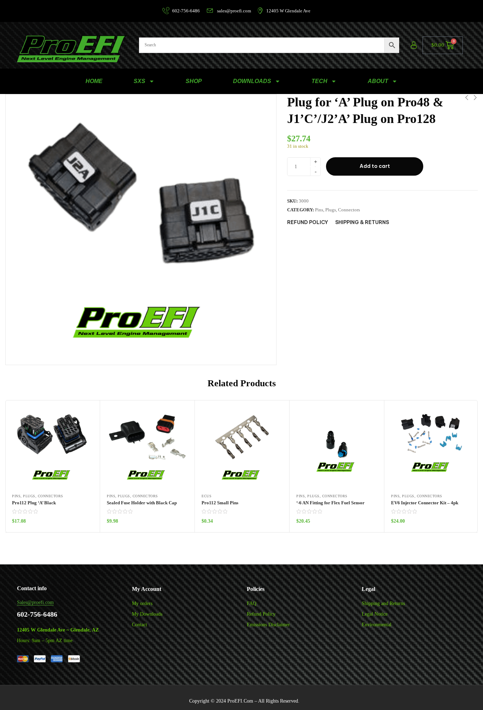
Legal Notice (375, 614)
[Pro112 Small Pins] (242, 447)
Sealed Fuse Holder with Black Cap (142, 502)
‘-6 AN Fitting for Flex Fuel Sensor (330, 502)
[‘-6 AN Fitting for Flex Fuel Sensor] (336, 447)
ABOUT (378, 81)
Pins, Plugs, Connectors (337, 209)
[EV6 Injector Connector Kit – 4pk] (431, 447)
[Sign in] (413, 45)
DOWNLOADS (252, 81)
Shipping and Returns (383, 603)
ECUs (206, 496)
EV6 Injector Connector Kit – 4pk (424, 502)
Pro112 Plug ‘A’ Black (34, 502)
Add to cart (375, 166)
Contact (139, 624)
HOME (94, 81)
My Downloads (147, 614)
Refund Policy (261, 614)
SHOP (194, 81)
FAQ (251, 603)
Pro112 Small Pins (220, 502)
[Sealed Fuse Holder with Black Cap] (147, 447)
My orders (142, 603)
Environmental (376, 624)
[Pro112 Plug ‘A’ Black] (52, 447)
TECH (319, 81)
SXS (139, 81)
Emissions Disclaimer (268, 624)
